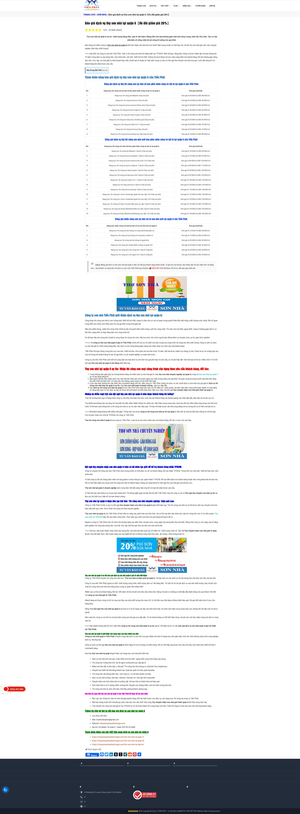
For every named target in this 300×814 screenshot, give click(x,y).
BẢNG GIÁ (187, 6)
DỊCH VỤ (153, 6)
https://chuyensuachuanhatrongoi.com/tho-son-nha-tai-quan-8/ (118, 741)
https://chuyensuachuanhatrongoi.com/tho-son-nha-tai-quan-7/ (118, 737)
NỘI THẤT (165, 6)
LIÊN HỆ (212, 6)
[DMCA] (145, 795)
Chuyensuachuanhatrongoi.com (112, 723)
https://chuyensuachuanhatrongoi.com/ (182, 811)
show (105, 70)
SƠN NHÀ (101, 14)
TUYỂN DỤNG (200, 6)
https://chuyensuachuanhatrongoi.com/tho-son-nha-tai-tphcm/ (118, 744)
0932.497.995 (157, 268)
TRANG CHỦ (141, 6)
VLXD (176, 6)
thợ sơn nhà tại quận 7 (208, 374)
